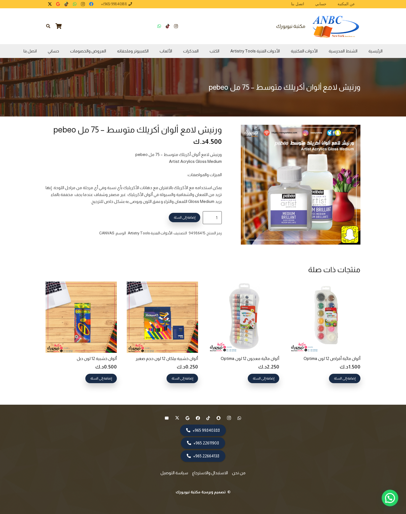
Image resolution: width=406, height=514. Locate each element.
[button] (48, 26)
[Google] (58, 4)
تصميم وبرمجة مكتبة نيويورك (201, 492)
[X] (50, 4)
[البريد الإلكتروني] (167, 418)
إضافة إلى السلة (184, 217)
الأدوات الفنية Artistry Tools (150, 233)
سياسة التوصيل (174, 472)
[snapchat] (218, 418)
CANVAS (106, 233)
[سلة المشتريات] (59, 26)
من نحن (239, 472)
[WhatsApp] (74, 4)
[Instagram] (83, 4)
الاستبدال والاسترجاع (210, 472)
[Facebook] (91, 4)
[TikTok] (66, 4)
